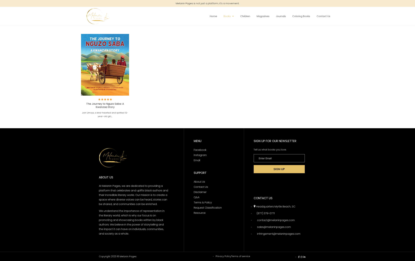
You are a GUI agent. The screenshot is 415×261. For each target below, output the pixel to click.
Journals (281, 16)
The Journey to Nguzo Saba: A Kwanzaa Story (105, 105)
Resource (200, 213)
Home (213, 16)
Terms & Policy (203, 202)
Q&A (196, 197)
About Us (199, 182)
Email (197, 160)
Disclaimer (200, 192)
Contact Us (323, 16)
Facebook (200, 150)
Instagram (200, 155)
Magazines (263, 16)
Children (245, 16)
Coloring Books (301, 16)
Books (227, 16)
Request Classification (208, 208)
